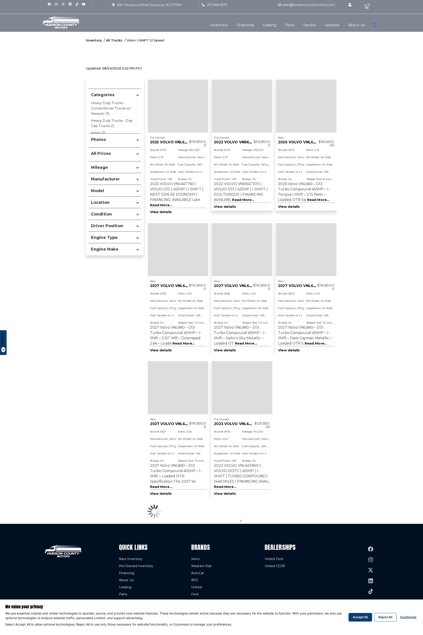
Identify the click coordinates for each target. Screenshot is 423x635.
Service (309, 25)
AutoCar (197, 573)
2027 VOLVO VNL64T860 (174, 286)
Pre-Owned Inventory (136, 566)
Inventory (219, 25)
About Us (356, 25)
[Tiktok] (77, 4)
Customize (408, 617)
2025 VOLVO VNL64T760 (173, 142)
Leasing (269, 25)
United (196, 587)
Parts (290, 25)
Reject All (385, 617)
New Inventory (131, 559)
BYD (194, 580)
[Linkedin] (70, 4)
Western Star (201, 566)
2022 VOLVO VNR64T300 (237, 142)
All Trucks (114, 40)
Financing (245, 25)
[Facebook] (49, 4)
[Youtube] (84, 4)
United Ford (274, 559)
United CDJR (275, 566)
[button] (349, 4)
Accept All (360, 617)
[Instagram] (56, 4)
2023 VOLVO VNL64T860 (237, 424)
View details (161, 212)
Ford (194, 594)
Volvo (195, 559)
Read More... (161, 205)
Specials (332, 25)
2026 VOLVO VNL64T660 (302, 142)
